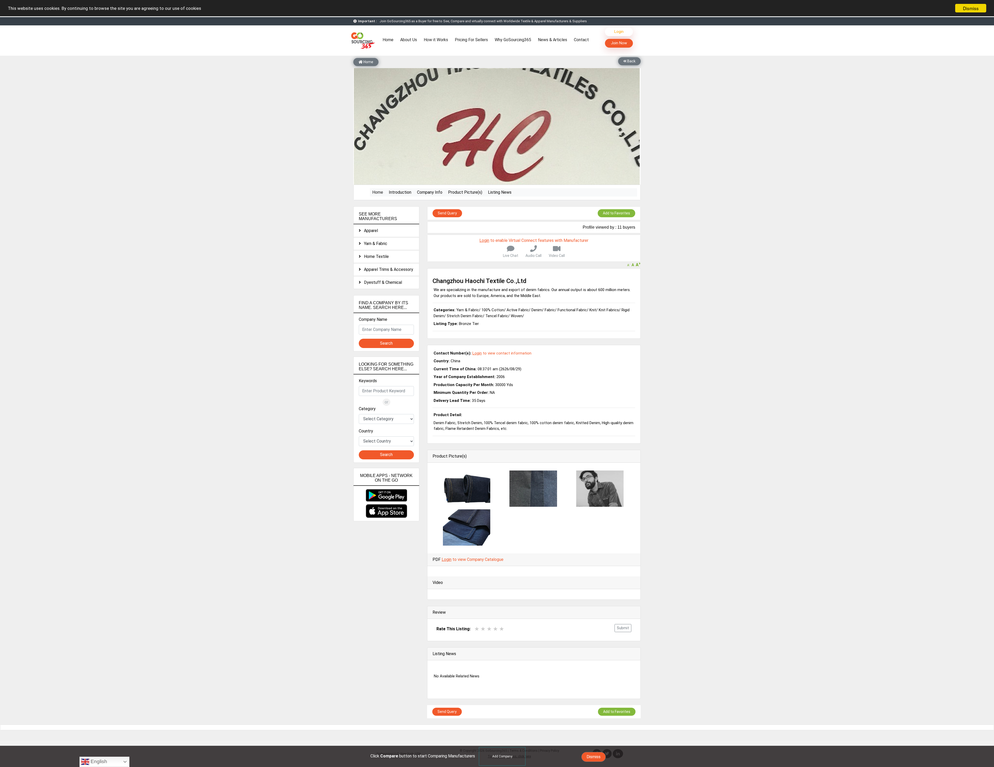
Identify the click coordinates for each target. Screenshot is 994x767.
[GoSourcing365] (362, 40)
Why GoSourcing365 (513, 39)
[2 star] (483, 629)
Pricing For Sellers (471, 39)
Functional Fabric (572, 310)
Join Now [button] (619, 43)
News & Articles (552, 39)
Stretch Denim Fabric (465, 316)
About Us (408, 39)
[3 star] (489, 629)
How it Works (436, 39)
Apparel (369, 230)
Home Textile (375, 256)
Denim (536, 310)
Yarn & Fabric (374, 243)
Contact (581, 39)
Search (386, 343)
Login (619, 31)
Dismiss (971, 8)
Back (630, 61)
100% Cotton (492, 310)
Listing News (499, 192)
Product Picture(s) (465, 192)
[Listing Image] (466, 488)
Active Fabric (518, 310)
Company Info (429, 192)
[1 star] (477, 629)
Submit (623, 628)
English (98, 761)
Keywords (368, 380)
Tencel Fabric (496, 316)
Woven (516, 316)
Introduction (400, 192)
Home (389, 39)
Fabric (550, 310)
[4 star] (495, 629)
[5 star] (502, 629)
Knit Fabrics (609, 310)
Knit (592, 310)
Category (367, 408)
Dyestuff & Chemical (381, 282)
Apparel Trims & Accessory (387, 269)
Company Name (373, 319)
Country (366, 431)
